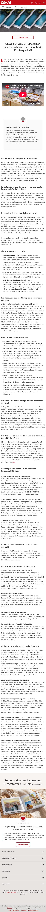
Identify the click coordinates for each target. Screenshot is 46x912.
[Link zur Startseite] (9, 2)
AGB (10, 910)
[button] (40, 2)
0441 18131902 (11, 892)
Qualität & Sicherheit (8, 852)
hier (13, 462)
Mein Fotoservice (7, 865)
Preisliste (9, 908)
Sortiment (4, 877)
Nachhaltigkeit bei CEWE (9, 858)
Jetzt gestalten (23, 845)
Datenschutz (16, 910)
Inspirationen (6, 884)
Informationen (6, 871)
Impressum (24, 910)
